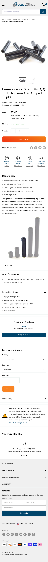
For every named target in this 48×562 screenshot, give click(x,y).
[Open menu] (3, 5)
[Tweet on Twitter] (40, 147)
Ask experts (29, 166)
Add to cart (24, 139)
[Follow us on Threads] (33, 534)
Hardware (33, 19)
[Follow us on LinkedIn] (29, 534)
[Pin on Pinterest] (35, 147)
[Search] (43, 11)
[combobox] (21, 11)
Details (7, 166)
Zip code (5, 375)
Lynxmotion (7, 102)
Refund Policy (7, 399)
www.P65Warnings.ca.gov (18, 423)
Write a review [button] (24, 335)
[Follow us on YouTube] (20, 534)
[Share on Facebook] (31, 147)
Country (5, 355)
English (28, 523)
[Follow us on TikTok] (25, 534)
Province (5, 365)
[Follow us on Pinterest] (16, 534)
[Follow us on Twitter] (8, 534)
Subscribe (24, 513)
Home (2, 19)
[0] (44, 4)
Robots (9, 19)
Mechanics (25, 19)
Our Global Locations (8, 523)
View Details (18, 166)
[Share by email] (44, 147)
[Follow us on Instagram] (12, 534)
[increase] (26, 131)
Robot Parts (16, 19)
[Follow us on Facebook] (3, 534)
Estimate (8, 389)
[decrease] (13, 131)
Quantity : (5, 131)
